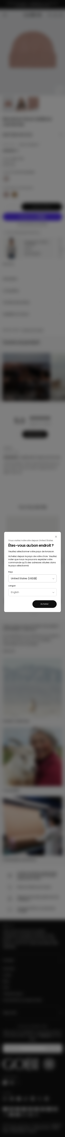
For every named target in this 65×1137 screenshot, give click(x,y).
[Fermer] (56, 536)
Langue (11, 585)
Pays (10, 572)
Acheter (45, 604)
